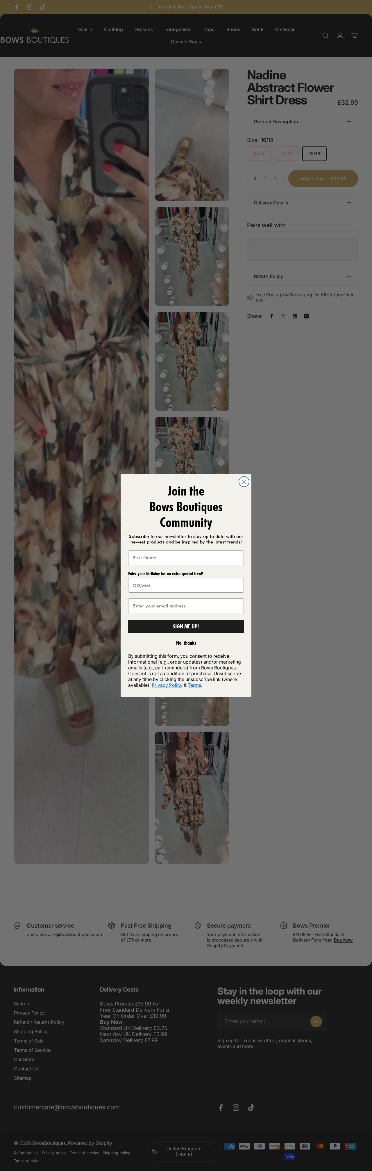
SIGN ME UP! (186, 626)
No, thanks (186, 643)
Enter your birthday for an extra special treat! (165, 573)
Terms (194, 685)
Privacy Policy (167, 685)
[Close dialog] (244, 482)
